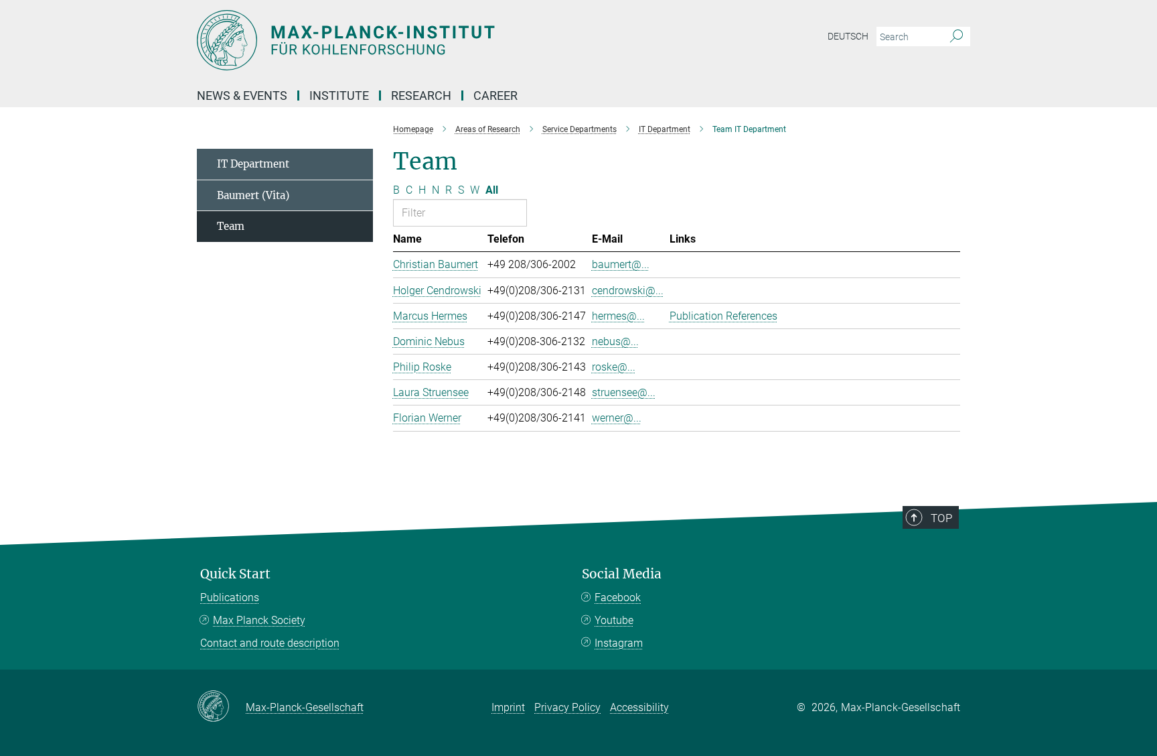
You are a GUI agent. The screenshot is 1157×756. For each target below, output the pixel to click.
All (491, 190)
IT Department (253, 164)
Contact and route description (269, 643)
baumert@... (620, 264)
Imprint (508, 707)
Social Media (622, 574)
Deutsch (848, 36)
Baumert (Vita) (253, 195)
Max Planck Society (259, 620)
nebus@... (615, 341)
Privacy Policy (567, 707)
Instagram (619, 643)
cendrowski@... (628, 290)
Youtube (614, 620)
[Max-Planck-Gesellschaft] (221, 707)
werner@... (616, 418)
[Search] (956, 36)
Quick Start (235, 574)
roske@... (613, 367)
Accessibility (639, 707)
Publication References (723, 316)
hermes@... (618, 316)
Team (230, 226)
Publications (229, 597)
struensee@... (623, 392)
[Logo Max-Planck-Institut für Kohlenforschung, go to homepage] (448, 40)
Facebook (618, 597)
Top (941, 518)
